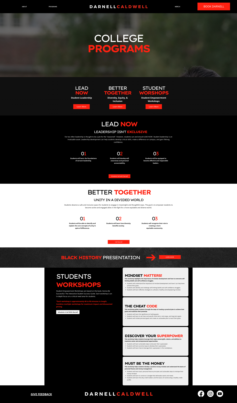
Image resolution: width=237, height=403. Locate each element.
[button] (53, 7)
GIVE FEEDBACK (41, 394)
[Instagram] (210, 393)
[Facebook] (201, 393)
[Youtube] (220, 393)
